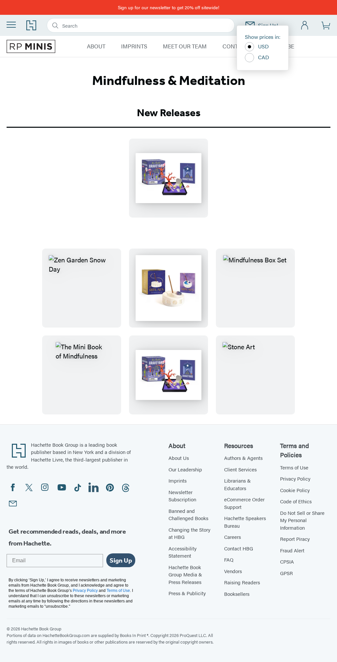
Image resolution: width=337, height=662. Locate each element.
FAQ (228, 559)
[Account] (305, 25)
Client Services (240, 469)
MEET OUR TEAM (185, 46)
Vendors (233, 571)
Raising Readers (242, 582)
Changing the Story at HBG (189, 533)
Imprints (177, 480)
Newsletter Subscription (182, 496)
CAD (263, 57)
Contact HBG (238, 548)
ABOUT (96, 46)
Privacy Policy (295, 478)
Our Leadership (185, 469)
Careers (232, 536)
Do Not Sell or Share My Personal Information (302, 520)
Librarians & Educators (237, 484)
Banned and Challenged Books (188, 514)
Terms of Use (294, 467)
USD (263, 46)
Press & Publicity (187, 593)
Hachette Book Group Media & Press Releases (185, 574)
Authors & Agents (243, 457)
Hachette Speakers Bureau (245, 522)
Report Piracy (295, 538)
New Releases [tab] (168, 112)
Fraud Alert (292, 550)
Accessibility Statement (182, 552)
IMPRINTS (134, 46)
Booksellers (236, 593)
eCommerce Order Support (244, 503)
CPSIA (287, 561)
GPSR (286, 572)
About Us (178, 457)
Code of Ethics (296, 501)
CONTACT (235, 46)
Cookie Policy (295, 490)
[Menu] (11, 25)
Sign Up (121, 560)
